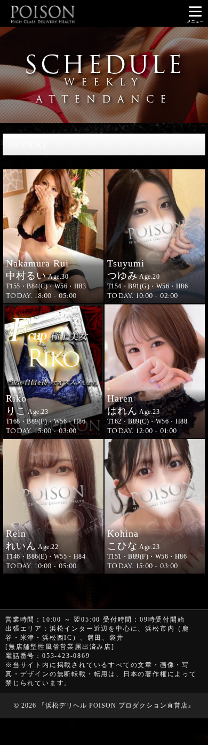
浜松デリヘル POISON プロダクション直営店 (116, 705)
